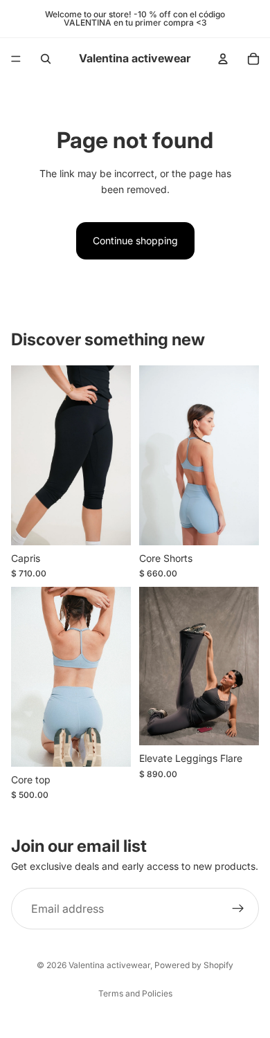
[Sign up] (238, 909)
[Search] (45, 59)
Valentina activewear (109, 965)
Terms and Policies (135, 993)
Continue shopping (135, 240)
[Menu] (16, 59)
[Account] (223, 59)
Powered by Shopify (193, 965)
